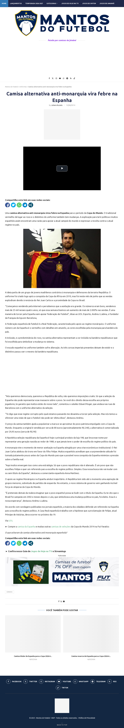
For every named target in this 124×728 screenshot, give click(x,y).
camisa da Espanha (26, 526)
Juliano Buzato (56, 105)
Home (4, 3)
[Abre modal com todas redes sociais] (30, 205)
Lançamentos (16, 3)
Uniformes (23, 87)
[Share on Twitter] (61, 601)
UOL (11, 520)
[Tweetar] (13, 205)
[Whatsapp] (63, 78)
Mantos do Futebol (11, 87)
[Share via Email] (64, 601)
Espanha (9, 592)
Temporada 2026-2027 (34, 3)
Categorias (51, 3)
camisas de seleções (60, 526)
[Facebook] (49, 78)
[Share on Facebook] (58, 601)
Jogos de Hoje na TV (70, 3)
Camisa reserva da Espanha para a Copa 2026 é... (91, 656)
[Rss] (70, 78)
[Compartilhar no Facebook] (7, 205)
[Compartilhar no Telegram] (25, 205)
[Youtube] (60, 78)
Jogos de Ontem (89, 3)
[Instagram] (56, 78)
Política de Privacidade (86, 718)
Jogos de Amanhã (107, 3)
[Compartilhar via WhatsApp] (19, 205)
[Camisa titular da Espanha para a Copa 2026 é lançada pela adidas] (33, 633)
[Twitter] (53, 78)
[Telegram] (67, 78)
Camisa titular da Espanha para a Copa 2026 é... (33, 656)
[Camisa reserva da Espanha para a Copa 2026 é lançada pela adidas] (91, 633)
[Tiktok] (74, 78)
